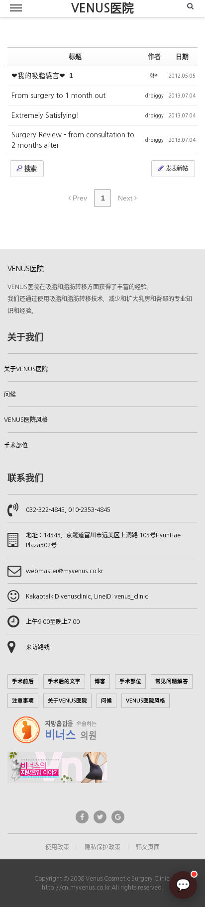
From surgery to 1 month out (58, 95)
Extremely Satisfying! (45, 115)
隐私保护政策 (102, 847)
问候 (10, 395)
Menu (15, 8)
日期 (182, 56)
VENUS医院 (102, 8)
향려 (154, 75)
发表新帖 (176, 169)
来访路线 (38, 647)
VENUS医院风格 (26, 420)
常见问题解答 (171, 681)
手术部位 (16, 446)
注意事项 (23, 701)
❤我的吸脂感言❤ (39, 75)
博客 (100, 681)
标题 (75, 56)
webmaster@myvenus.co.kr (64, 571)
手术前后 (23, 681)
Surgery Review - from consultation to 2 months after (72, 140)
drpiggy (154, 95)
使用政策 (57, 847)
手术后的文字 (64, 681)
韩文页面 (148, 847)
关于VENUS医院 (26, 369)
